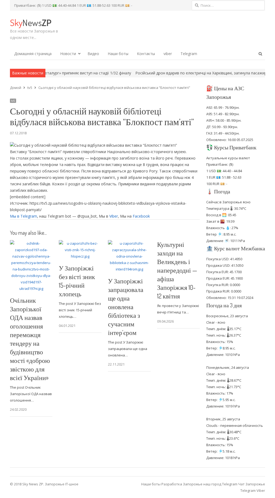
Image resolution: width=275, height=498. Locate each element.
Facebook (141, 216)
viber (168, 53)
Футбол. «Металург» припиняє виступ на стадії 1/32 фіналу (64, 72)
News (30, 22)
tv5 (13, 101)
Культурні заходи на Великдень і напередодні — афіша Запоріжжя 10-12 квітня (177, 270)
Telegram (188, 53)
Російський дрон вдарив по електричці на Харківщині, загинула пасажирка (190, 72)
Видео (93, 53)
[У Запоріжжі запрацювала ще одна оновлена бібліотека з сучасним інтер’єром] (129, 243)
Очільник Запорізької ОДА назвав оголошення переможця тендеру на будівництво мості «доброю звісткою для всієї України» (30, 339)
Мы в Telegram (23, 216)
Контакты (146, 53)
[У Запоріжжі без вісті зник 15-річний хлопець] (80, 243)
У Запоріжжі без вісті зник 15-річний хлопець (77, 281)
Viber (113, 216)
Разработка (172, 484)
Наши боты (118, 53)
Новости (68, 53)
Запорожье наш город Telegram (210, 484)
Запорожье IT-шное (61, 484)
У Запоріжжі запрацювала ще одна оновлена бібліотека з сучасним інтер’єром (125, 307)
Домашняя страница (33, 53)
